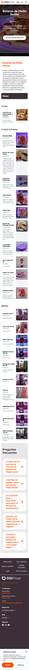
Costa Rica (10, 582)
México (16, 582)
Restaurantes (7, 562)
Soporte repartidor (7, 566)
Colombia (4, 582)
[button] (14, 37)
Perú (3, 584)
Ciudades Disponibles (21, 566)
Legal (7, 571)
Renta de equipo (21, 571)
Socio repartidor (21, 562)
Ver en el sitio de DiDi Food (14, 38)
